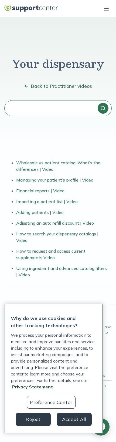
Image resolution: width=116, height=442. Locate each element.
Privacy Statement (32, 386)
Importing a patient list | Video (47, 201)
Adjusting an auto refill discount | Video (55, 223)
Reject (33, 419)
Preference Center (51, 402)
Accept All (74, 419)
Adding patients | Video (40, 212)
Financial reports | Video (40, 190)
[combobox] (58, 108)
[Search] (103, 108)
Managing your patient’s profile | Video (54, 180)
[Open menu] (106, 8)
